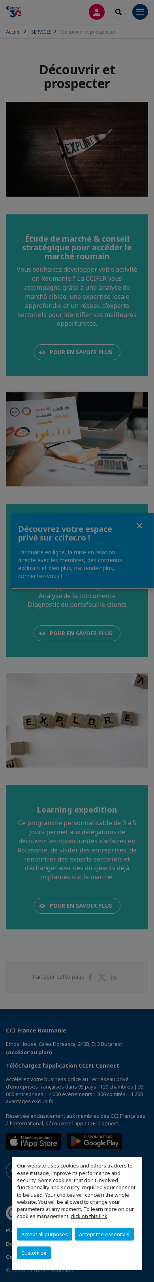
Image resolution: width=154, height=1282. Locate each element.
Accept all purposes (44, 1234)
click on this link (89, 1216)
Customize (34, 1252)
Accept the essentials (104, 1234)
